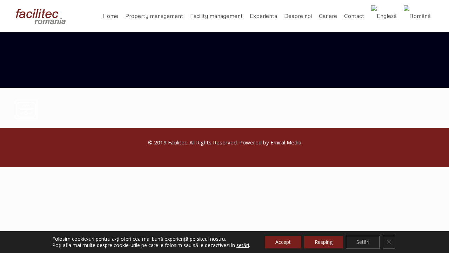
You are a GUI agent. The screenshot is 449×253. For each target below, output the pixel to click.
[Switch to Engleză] (384, 16)
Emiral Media (285, 142)
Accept (283, 242)
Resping (324, 242)
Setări (362, 242)
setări (242, 245)
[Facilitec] (44, 16)
